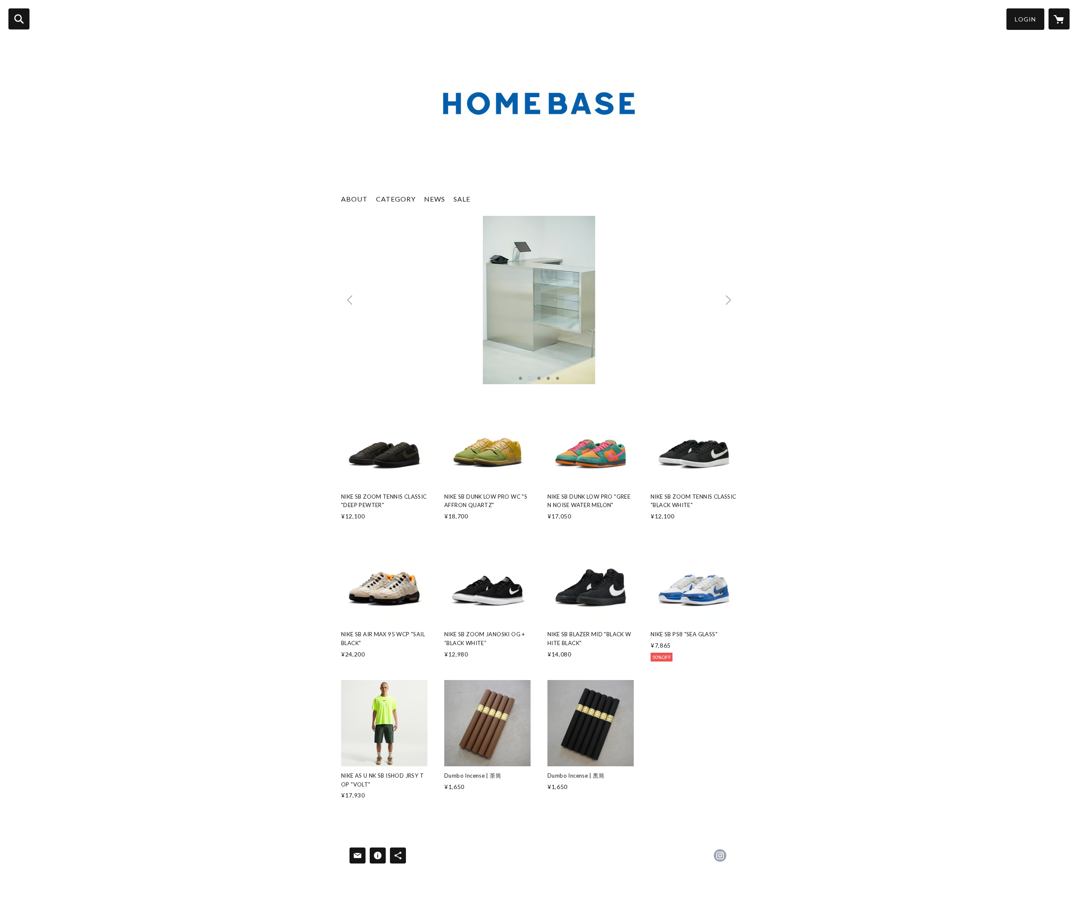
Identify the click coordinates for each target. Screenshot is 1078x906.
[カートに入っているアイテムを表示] (1059, 18)
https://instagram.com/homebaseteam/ (720, 855)
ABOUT (354, 199)
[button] (1025, 19)
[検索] (18, 18)
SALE (462, 199)
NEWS (434, 199)
